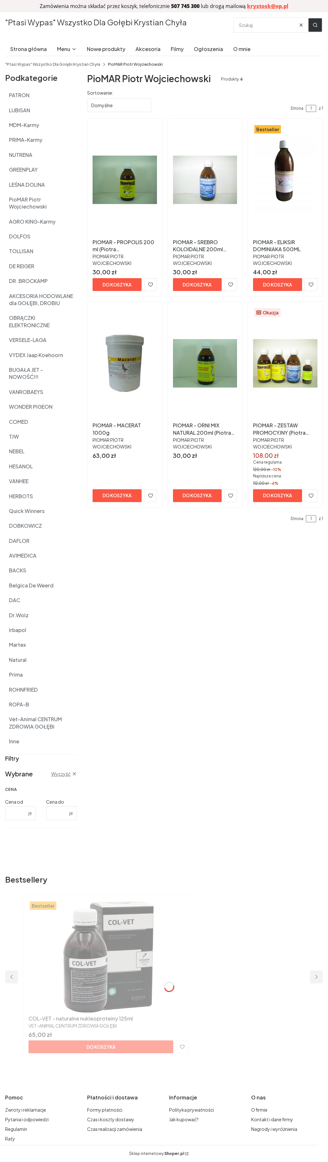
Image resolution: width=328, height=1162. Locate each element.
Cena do (55, 802)
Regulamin (16, 1129)
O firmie (259, 1110)
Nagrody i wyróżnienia (274, 1129)
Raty (10, 1138)
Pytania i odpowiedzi (27, 1119)
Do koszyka (117, 284)
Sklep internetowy (156, 1153)
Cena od (14, 802)
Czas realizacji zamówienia (114, 1129)
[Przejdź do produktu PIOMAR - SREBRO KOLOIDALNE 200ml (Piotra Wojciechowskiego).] (205, 180)
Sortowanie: (100, 93)
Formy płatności (104, 1110)
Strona (297, 108)
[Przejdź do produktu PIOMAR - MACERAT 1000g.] (125, 363)
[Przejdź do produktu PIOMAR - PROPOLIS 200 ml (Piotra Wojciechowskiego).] (125, 180)
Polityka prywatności (191, 1110)
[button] (315, 25)
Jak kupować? (184, 1119)
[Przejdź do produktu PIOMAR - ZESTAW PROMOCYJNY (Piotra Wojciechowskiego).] (285, 363)
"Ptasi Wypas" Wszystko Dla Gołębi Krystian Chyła (96, 22)
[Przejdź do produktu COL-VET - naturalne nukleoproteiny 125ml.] (109, 956)
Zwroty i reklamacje (25, 1110)
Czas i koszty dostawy (110, 1119)
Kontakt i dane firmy (272, 1119)
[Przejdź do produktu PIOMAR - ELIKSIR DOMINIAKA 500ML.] (285, 180)
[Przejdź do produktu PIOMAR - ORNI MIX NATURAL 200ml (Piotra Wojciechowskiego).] (205, 363)
